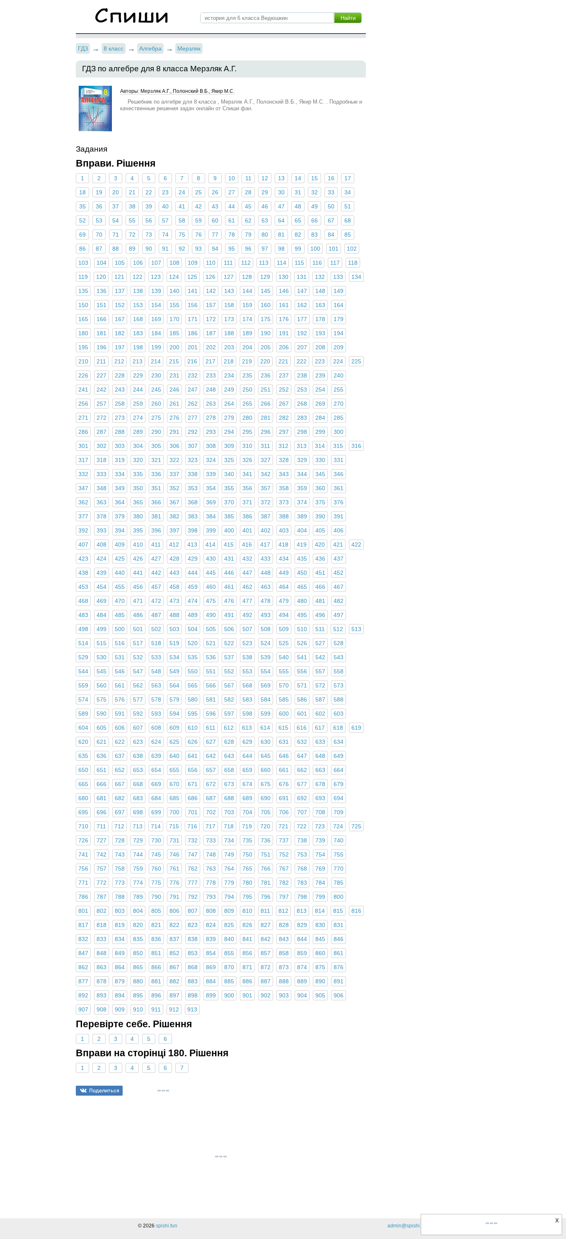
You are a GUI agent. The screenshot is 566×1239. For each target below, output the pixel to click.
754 (320, 854)
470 (120, 601)
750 (247, 854)
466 (320, 586)
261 (174, 403)
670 (174, 784)
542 (320, 657)
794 (229, 896)
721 (283, 826)
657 (211, 770)
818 (101, 925)
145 (266, 291)
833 (101, 939)
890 (320, 981)
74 (165, 234)
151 (101, 305)
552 (229, 671)
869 (211, 967)
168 (138, 319)
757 (101, 868)
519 (174, 643)
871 (247, 967)
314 (320, 446)
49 (314, 206)
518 (156, 643)
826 (247, 925)
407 (83, 544)
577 (138, 699)
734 (229, 840)
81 (281, 234)
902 (266, 995)
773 (120, 882)
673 (229, 784)
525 (284, 643)
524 (266, 643)
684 (156, 798)
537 (229, 657)
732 (193, 840)
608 (156, 727)
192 (302, 333)
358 (284, 488)
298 (302, 431)
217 (210, 361)
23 (165, 192)
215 (174, 361)
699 (156, 812)
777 (193, 882)
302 (101, 446)
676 (284, 784)
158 (229, 305)
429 (193, 558)
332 (83, 474)
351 (156, 488)
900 (229, 995)
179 (338, 319)
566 (211, 685)
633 (320, 741)
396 (156, 530)
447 (247, 572)
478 (266, 601)
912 (174, 1009)
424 (101, 558)
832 (83, 939)
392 (83, 530)
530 (101, 657)
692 (302, 798)
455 (120, 586)
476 (229, 601)
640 (174, 756)
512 (338, 629)
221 (283, 361)
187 (211, 333)
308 (211, 446)
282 (284, 417)
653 (138, 770)
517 (138, 643)
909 (120, 1009)
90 (148, 248)
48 (298, 206)
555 (284, 671)
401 (247, 530)
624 (156, 741)
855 (229, 953)
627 (211, 741)
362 (83, 502)
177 (302, 319)
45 (248, 206)
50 (331, 206)
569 (266, 685)
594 (174, 713)
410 (138, 544)
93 (198, 248)
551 (211, 671)
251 (266, 389)
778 (211, 882)
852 (174, 953)
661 (284, 770)
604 (83, 727)
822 (174, 925)
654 (156, 770)
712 (119, 826)
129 (265, 276)
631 (284, 741)
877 (83, 981)
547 (138, 671)
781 (266, 882)
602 (320, 713)
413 (192, 544)
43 (215, 206)
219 (247, 361)
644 (247, 756)
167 (120, 319)
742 (101, 854)
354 (211, 488)
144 (247, 291)
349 (120, 488)
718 (229, 826)
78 (231, 234)
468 (83, 601)
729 (138, 840)
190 (266, 333)
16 (331, 178)
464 (284, 586)
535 (193, 657)
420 (320, 544)
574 (83, 699)
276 (174, 417)
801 (83, 910)
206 (284, 347)
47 (281, 206)
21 (132, 192)
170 (174, 319)
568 (247, 685)
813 (302, 910)
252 (284, 389)
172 (211, 319)
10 (231, 178)
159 (247, 305)
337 (174, 474)
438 (83, 572)
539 (266, 657)
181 (101, 333)
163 (320, 305)
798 (302, 896)
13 (281, 178)
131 (302, 276)
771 (83, 882)
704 (247, 812)
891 (338, 981)
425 (120, 558)
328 (284, 460)
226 (83, 375)
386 (247, 516)
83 (314, 234)
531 (120, 657)
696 (101, 812)
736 (266, 840)
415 (229, 544)
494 (284, 615)
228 (120, 375)
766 (266, 868)
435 (302, 558)
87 (99, 248)
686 (193, 798)
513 (356, 629)
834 (120, 939)
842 (266, 939)
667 (120, 784)
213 (138, 361)
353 (193, 488)
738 (302, 840)
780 (247, 882)
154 (156, 305)
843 (284, 939)
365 (138, 502)
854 (211, 953)
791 (174, 896)
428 (174, 558)
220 (265, 361)
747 (193, 854)
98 (281, 248)
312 (283, 446)
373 (284, 502)
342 (266, 474)
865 (138, 967)
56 (148, 220)
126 (210, 276)
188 (229, 333)
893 (101, 995)
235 (247, 375)
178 (320, 319)
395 (138, 530)
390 (320, 516)
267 (284, 403)
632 (302, 741)
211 (101, 361)
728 (120, 840)
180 (83, 333)
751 (266, 854)
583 (247, 699)
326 (247, 460)
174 (247, 319)
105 (120, 262)
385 (229, 516)
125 (192, 276)
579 (174, 699)
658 (229, 770)
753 (302, 854)
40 (165, 206)
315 (338, 446)
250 (247, 389)
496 (320, 615)
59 (198, 220)
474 (193, 601)
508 (266, 629)
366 (156, 502)
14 (298, 178)
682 (120, 798)
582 (229, 699)
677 (302, 784)
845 (320, 939)
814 (320, 910)
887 (266, 981)
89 (132, 248)
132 (320, 276)
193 (320, 333)
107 (156, 262)
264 (229, 403)
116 (317, 262)
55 (132, 220)
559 (83, 685)
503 (174, 629)
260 (156, 403)
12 (264, 178)
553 (247, 671)
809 (229, 910)
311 (265, 446)
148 (320, 291)
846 (338, 939)
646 (284, 756)
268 (302, 403)
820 (138, 925)
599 (266, 713)
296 (266, 431)
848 (101, 953)
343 (284, 474)
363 (101, 502)
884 (211, 981)
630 (266, 741)
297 (284, 431)
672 (211, 784)
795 (247, 896)
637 (120, 756)
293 (211, 431)
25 (198, 192)
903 (284, 995)
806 (174, 910)
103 (83, 262)
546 (120, 671)
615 (283, 727)
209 (338, 347)
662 (302, 770)
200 (174, 347)
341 (247, 474)
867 (174, 967)
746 (174, 854)
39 (148, 206)
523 (247, 643)
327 (266, 460)
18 (82, 192)
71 (115, 234)
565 (193, 685)
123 (156, 276)
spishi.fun (166, 1226)
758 (120, 868)
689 (247, 798)
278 (211, 417)
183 (138, 333)
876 (338, 967)
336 (156, 474)
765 (247, 868)
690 (266, 798)
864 (120, 967)
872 (266, 967)
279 (229, 417)
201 (193, 347)
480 (302, 601)
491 (229, 615)
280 (247, 417)
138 (138, 291)
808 (211, 910)
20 (115, 192)
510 (302, 629)
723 (320, 826)
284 (320, 417)
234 (229, 375)
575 (101, 699)
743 (120, 854)
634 (338, 741)
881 (156, 981)
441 (138, 572)
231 (174, 375)
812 (283, 910)
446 (229, 572)
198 (138, 347)
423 (83, 558)
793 (211, 896)
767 (284, 868)
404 (302, 530)
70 (99, 234)
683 (138, 798)
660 (266, 770)
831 (338, 925)
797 (284, 896)
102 (352, 248)
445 (211, 572)
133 (338, 276)
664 (338, 770)
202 (211, 347)
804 (138, 910)
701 (193, 812)
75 (182, 234)
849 (120, 953)
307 (193, 446)
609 (174, 727)
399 (211, 530)
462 (247, 586)
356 (247, 488)
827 (266, 925)
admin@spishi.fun (407, 1226)
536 (211, 657)
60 (215, 220)
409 (120, 544)
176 (284, 319)
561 (120, 685)
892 (83, 995)
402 (266, 530)
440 (120, 572)
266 (266, 403)
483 (83, 615)
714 (156, 826)
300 (338, 431)
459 (193, 586)
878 (101, 981)
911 (156, 1009)
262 (193, 403)
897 (174, 995)
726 (83, 840)
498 (83, 629)
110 (210, 262)
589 (83, 713)
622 (120, 741)
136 (101, 291)
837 (174, 939)
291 (174, 431)
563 (156, 685)
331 (338, 460)
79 (248, 234)
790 (156, 896)
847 (83, 953)
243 (120, 389)
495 (302, 615)
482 (338, 601)
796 (266, 896)
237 (284, 375)
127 (229, 276)
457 (156, 586)
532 (138, 657)
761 (174, 868)
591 (120, 713)
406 (338, 530)
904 (302, 995)
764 (229, 868)
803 (120, 910)
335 (138, 474)
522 (229, 643)
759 (138, 868)
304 (138, 446)
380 (138, 516)
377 (83, 516)
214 (156, 361)
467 (338, 586)
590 (101, 713)
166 (101, 319)
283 (302, 417)
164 (338, 305)
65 (298, 220)
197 (120, 347)
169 (156, 319)
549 (174, 671)
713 (138, 826)
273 (120, 417)
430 (211, 558)
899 (211, 995)
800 (338, 896)
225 (356, 361)
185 (174, 333)
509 (284, 629)
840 (229, 939)
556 (302, 671)
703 (229, 812)
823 (193, 925)
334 (120, 474)
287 (101, 431)
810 (247, 910)
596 (211, 713)
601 (302, 713)
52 (82, 220)
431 (229, 558)
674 (247, 784)
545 (101, 671)
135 (83, 291)
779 (229, 882)
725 (356, 826)
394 (120, 530)
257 (101, 403)
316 (356, 446)
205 (266, 347)
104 (101, 262)
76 (198, 234)
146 (284, 291)
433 (266, 558)
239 (320, 375)
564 (174, 685)
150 (83, 305)
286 (83, 431)
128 (247, 276)
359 (302, 488)
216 (192, 361)
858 (284, 953)
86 (82, 248)
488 (174, 615)
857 (266, 953)
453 (83, 586)
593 (156, 713)
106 (138, 262)
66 (314, 220)
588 (338, 699)
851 (156, 953)
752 (284, 854)
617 (320, 727)
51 (347, 206)
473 (174, 601)
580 (193, 699)
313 (302, 446)
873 (284, 967)
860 (320, 953)
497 (338, 615)
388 (284, 516)
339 (211, 474)
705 (266, 812)
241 (83, 389)
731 (174, 840)
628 (229, 741)
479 (284, 601)
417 (265, 544)
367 (174, 502)
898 (193, 995)
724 (338, 826)
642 (211, 756)
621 (101, 741)
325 (229, 460)
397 (174, 530)
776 (174, 882)
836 (156, 939)
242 (101, 389)
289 (138, 431)
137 (120, 291)
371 (247, 502)
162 (302, 305)
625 (174, 741)
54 (115, 220)
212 (119, 361)
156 (193, 305)
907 (83, 1009)
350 (138, 488)
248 (211, 389)
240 (338, 375)
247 (193, 389)
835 (138, 939)
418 (283, 544)
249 (229, 389)
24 (182, 192)
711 (101, 826)
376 (338, 502)
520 (193, 643)
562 (138, 685)
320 (138, 460)
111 (228, 262)
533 (156, 657)
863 (101, 967)
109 (193, 262)
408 (101, 544)
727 (101, 840)
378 (101, 516)
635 (83, 756)
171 (193, 319)
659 (247, 770)
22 (148, 192)
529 (83, 657)
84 (331, 234)
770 (338, 868)
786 (83, 896)
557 (320, 671)
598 (247, 713)
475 (211, 601)
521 (211, 643)
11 (248, 178)
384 (211, 516)
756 (83, 868)
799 (320, 896)
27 (231, 192)
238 (302, 375)
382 (174, 516)
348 (101, 488)
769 (320, 868)
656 (193, 770)
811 (265, 910)
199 (156, 347)
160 (266, 305)
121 (119, 276)
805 (156, 910)
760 (156, 868)
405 (320, 530)
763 (211, 868)
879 (120, 981)
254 (320, 389)
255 (338, 389)
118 (353, 262)
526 (302, 643)
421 (338, 544)
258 (120, 403)
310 (247, 446)
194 (338, 333)
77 (215, 234)
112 (246, 262)
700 (174, 812)
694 (338, 798)
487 (156, 615)
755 (338, 854)
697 (120, 812)
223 (320, 361)
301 (83, 446)
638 (138, 756)
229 (138, 375)
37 (115, 206)
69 (82, 234)
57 (165, 220)
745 (156, 854)
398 (193, 530)
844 (302, 939)
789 (138, 896)
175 (266, 319)
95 (231, 248)
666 (101, 784)
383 (193, 516)
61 (231, 220)
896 (156, 995)
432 (247, 558)
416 (247, 544)
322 (174, 460)
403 (284, 530)
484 (101, 615)
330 (320, 460)
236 (266, 375)
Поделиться (104, 1090)
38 (132, 206)
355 (229, 488)
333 (101, 474)
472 (156, 601)
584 (266, 699)
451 (320, 572)
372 (266, 502)
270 (338, 403)
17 (347, 178)
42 (198, 206)
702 (211, 812)
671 (193, 784)
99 (298, 248)
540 (284, 657)
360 (320, 488)
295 (247, 431)
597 (229, 713)
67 (331, 220)
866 (156, 967)
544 (83, 671)
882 (174, 981)
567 (229, 685)
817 (83, 925)
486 (138, 615)
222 (302, 361)
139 (156, 291)
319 (120, 460)
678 (320, 784)
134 (356, 276)
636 (101, 756)
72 (132, 234)
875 (320, 967)
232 (193, 375)
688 (229, 798)
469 (101, 601)
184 (156, 333)
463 (266, 586)
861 (338, 953)
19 (99, 192)
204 (247, 347)
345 (320, 474)
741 (83, 854)
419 (302, 544)
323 (193, 460)
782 (284, 882)
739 (320, 840)
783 (302, 882)
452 (338, 572)
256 (83, 403)
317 (83, 460)
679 (338, 784)
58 (182, 220)
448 (266, 572)
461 (229, 586)
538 (247, 657)
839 (211, 939)
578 (156, 699)
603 (338, 713)
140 (174, 291)
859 (302, 953)
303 (120, 446)
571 (302, 685)
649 (338, 756)
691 (284, 798)
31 (298, 192)
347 (83, 488)
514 (83, 643)
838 (193, 939)
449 (284, 572)
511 (320, 629)
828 (284, 925)
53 (99, 220)
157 (211, 305)
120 (101, 276)
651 (101, 770)
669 (156, 784)
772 (101, 882)
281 (266, 417)
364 (120, 502)
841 (247, 939)
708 (320, 812)
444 (193, 572)
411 (156, 544)
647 (302, 756)
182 (120, 333)
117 (335, 262)
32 (314, 192)
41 (182, 206)
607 (138, 727)
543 (338, 657)
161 (284, 305)
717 (210, 826)
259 (138, 403)
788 (120, 896)
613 (247, 727)
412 (174, 544)
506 (229, 629)
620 (83, 741)
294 (229, 431)
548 (156, 671)
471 (138, 601)
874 (302, 967)
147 (302, 291)
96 (248, 248)
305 (156, 446)
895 (138, 995)
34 (347, 192)
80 (264, 234)
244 (138, 389)
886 (247, 981)
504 (193, 629)
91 (165, 248)
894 (120, 995)
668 (138, 784)
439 (101, 572)
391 (338, 516)
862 (83, 967)
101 (334, 248)
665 (83, 784)
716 (192, 826)
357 (266, 488)
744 (138, 854)
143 (229, 291)
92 (182, 248)
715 (174, 826)
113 (263, 262)
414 (210, 544)
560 (101, 685)
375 (320, 502)
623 (138, 741)
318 (101, 460)
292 (193, 431)
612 (229, 727)
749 (229, 854)
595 (193, 713)
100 (315, 248)
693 (320, 798)
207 (302, 347)
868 (193, 967)
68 (347, 220)
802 (101, 910)
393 (101, 530)
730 (156, 840)
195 (83, 347)
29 (264, 192)
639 (156, 756)
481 (320, 601)
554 (266, 671)
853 (193, 953)
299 (320, 431)
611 (210, 727)
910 (138, 1009)
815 (338, 910)
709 (338, 812)
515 (101, 643)
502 (156, 629)
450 (302, 572)
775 (156, 882)
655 (174, 770)
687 (211, 798)
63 (264, 220)
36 (99, 206)
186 (193, 333)
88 (115, 248)
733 (211, 840)
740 (338, 840)
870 (229, 967)
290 (156, 431)
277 (193, 417)
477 (247, 601)
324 (211, 460)
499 (101, 629)
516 (120, 643)
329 (302, 460)
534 (174, 657)
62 (248, 220)
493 (266, 615)
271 (83, 417)
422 (356, 544)
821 (156, 925)
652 (120, 770)
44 (231, 206)
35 (82, 206)
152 (120, 305)
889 (302, 981)
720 (265, 826)
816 (356, 910)
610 (193, 727)
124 (174, 276)
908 (101, 1009)
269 (320, 403)
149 (338, 291)
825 (229, 925)
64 (281, 220)
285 (338, 417)
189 (247, 333)
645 (266, 756)
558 (338, 671)
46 (264, 206)
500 (120, 629)
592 (138, 713)
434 (284, 558)
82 (298, 234)
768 (302, 868)
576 (120, 699)
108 (174, 262)
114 (281, 262)
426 (138, 558)
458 (174, 586)
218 (229, 361)
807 (193, 910)
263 (211, 403)
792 (193, 896)
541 (302, 657)
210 (83, 361)
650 (83, 770)
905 (320, 995)
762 (193, 868)
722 (302, 826)
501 (138, 629)
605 (101, 727)
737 (284, 840)
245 (156, 389)
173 (229, 319)
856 (247, 953)
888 (284, 981)
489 (193, 615)
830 (320, 925)
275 (156, 417)
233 (211, 375)
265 (247, 403)
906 (338, 995)
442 (156, 572)
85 (347, 234)
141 (193, 291)
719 (247, 826)
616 (302, 727)
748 (211, 854)
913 (192, 1009)
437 (338, 558)
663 (320, 770)
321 (156, 460)
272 (101, 417)
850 (138, 953)
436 (320, 558)
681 (101, 798)
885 (229, 981)
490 (211, 615)
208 (320, 347)
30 (281, 192)
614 (265, 727)
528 (338, 643)
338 (193, 474)
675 (266, 784)
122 (138, 276)
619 (356, 727)
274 (138, 417)
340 (229, 474)
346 (338, 474)
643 (229, 756)
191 (284, 333)
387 (266, 516)
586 (302, 699)
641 (193, 756)
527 (320, 643)
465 (302, 586)
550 (193, 671)
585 (284, 699)
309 (229, 446)
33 (331, 192)
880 (138, 981)
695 (83, 812)
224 (338, 361)
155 (174, 305)
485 (120, 615)
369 (211, 502)
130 (283, 276)
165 (83, 319)
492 (247, 615)
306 (174, 446)
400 (229, 530)
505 (211, 629)
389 (302, 516)
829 (302, 925)
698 (138, 812)
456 (138, 586)
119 (83, 276)
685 (174, 798)
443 (174, 572)
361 (338, 488)
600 (284, 713)
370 (229, 502)
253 (302, 389)
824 (211, 925)
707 (302, 812)
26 (215, 192)
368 (193, 502)
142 (211, 291)
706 (284, 812)
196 (101, 347)
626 (193, 741)
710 (83, 826)
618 (338, 727)
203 (229, 347)
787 (101, 896)
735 (247, 840)
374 (302, 502)
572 (320, 685)
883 (193, 981)
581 (211, 699)
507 (247, 629)
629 (247, 741)
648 (320, 756)
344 (302, 474)
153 (138, 305)
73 (148, 234)
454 (101, 586)
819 (120, 925)
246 (174, 389)
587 (320, 699)
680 (83, 798)
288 (120, 431)
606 (120, 727)
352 (174, 488)
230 (156, 375)
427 (156, 558)
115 (299, 262)
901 (247, 995)
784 (320, 882)
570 (284, 685)
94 (215, 248)
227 (101, 375)
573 (338, 685)
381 (156, 516)
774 (138, 882)
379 (120, 516)
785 (338, 882)
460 (211, 586)
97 (264, 248)
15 (314, 178)
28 (248, 192)
